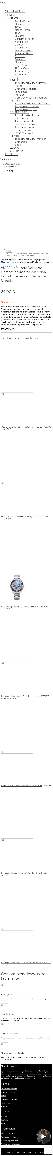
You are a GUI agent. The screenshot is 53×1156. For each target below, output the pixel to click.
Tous (17, 32)
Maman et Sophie (24, 23)
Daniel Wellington (24, 38)
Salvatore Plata (23, 53)
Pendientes (21, 91)
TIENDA (10, 15)
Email (3, 1123)
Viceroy (19, 44)
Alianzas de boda (24, 127)
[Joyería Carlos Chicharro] (26, 2)
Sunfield (19, 59)
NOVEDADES (14, 11)
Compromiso (18, 112)
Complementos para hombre (31, 97)
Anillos (18, 85)
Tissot (18, 26)
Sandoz (19, 56)
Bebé (18, 144)
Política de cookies (8, 1137)
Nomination (21, 41)
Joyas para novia (24, 132)
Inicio (8, 248)
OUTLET (10, 154)
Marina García (22, 29)
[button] (17, 394)
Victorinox (20, 74)
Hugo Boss (21, 65)
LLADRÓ (14, 147)
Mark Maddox (22, 50)
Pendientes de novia (26, 124)
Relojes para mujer (25, 109)
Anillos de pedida (24, 121)
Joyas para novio (24, 129)
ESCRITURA (16, 150)
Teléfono (4, 1120)
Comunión (21, 141)
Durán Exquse (22, 47)
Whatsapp (5, 1116)
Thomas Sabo (22, 68)
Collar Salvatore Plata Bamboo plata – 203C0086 (26, 785)
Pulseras (19, 94)
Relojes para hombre (26, 106)
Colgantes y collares (26, 88)
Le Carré (19, 35)
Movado (19, 62)
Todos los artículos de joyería (31, 82)
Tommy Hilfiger (23, 71)
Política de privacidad (9, 1141)
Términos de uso (7, 1133)
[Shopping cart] (0, 5)
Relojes (15, 100)
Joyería (14, 79)
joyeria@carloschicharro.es (12, 164)
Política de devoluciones (10, 1144)
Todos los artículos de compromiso (27, 117)
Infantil (15, 135)
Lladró (18, 76)
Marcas (15, 18)
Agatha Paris (22, 21)
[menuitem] (29, 11)
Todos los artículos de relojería (31, 103)
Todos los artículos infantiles (30, 138)
